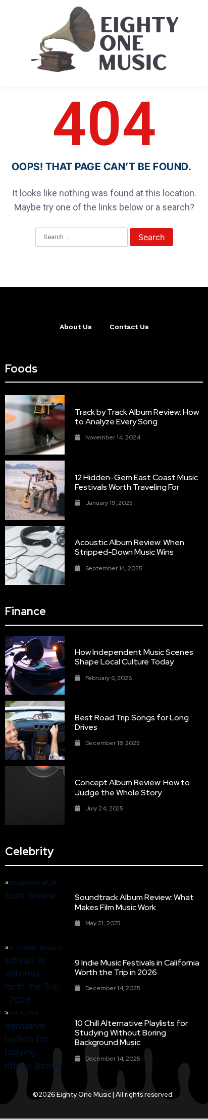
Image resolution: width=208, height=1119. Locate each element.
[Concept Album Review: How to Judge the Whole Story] (35, 796)
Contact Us (129, 327)
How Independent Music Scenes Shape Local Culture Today (134, 657)
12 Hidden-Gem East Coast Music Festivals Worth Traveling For (136, 482)
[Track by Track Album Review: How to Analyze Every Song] (35, 425)
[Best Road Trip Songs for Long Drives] (35, 730)
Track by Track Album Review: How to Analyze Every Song (137, 417)
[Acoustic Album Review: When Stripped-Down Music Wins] (35, 555)
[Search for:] (81, 238)
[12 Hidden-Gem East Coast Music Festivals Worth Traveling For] (35, 490)
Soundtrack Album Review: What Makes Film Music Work (134, 902)
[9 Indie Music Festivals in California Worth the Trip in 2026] (35, 975)
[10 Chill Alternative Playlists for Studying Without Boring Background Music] (35, 1041)
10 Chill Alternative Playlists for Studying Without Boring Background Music (131, 1033)
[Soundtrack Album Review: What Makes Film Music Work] (35, 910)
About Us (76, 327)
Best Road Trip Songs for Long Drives (132, 722)
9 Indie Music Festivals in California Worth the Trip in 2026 (137, 967)
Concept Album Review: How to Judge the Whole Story (132, 787)
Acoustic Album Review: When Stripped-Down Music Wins (129, 547)
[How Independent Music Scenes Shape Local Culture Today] (35, 665)
